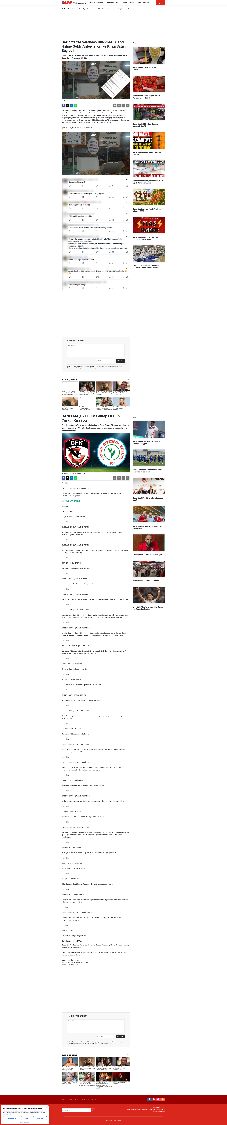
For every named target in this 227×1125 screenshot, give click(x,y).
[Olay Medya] (74, 2)
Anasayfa (67, 9)
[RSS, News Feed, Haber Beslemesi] (162, 1099)
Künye (71, 1099)
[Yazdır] (114, 105)
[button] (119, 105)
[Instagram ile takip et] (158, 1099)
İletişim (77, 1099)
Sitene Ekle (94, 1099)
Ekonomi (145, 2)
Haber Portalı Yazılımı (115, 1120)
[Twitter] (67, 105)
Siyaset (118, 2)
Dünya (138, 2)
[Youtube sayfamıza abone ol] (154, 1099)
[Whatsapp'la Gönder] (75, 105)
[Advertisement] (113, 24)
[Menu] (163, 2)
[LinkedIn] (71, 105)
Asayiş (125, 2)
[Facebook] (63, 105)
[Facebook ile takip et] (149, 1099)
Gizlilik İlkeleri (85, 1099)
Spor (132, 2)
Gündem (110, 2)
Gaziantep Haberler (97, 2)
